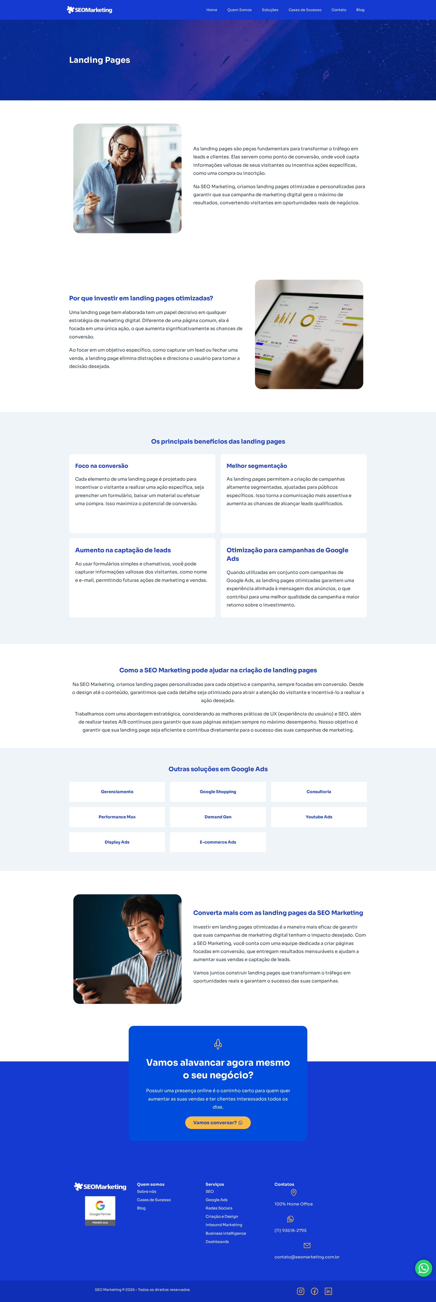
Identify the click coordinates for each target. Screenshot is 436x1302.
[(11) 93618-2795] (290, 1219)
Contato (339, 10)
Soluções (270, 10)
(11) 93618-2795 (291, 1230)
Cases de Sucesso (305, 10)
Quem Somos (239, 10)
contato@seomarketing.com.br (307, 1257)
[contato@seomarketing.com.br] (307, 1245)
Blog (360, 10)
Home (211, 10)
